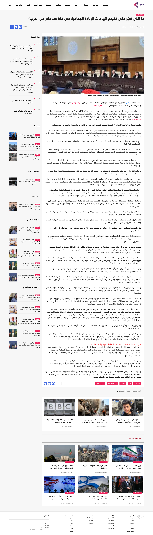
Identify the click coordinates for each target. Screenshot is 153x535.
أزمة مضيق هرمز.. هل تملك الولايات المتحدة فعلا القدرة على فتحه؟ (61, 467)
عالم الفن (18, 5)
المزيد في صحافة (135, 438)
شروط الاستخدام (45, 527)
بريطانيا (71, 526)
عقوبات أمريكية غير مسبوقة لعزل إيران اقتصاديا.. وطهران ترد (31, 265)
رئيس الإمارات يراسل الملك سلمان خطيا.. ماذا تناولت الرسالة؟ (30, 242)
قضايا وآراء (111, 520)
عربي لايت (38, 5)
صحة (92, 526)
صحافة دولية (140, 14)
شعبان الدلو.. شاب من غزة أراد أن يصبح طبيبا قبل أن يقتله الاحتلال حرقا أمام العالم (128, 421)
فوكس (128, 102)
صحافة (48, 5)
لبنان (71, 531)
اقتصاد (86, 5)
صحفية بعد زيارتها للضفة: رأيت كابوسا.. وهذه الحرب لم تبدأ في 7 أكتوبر (29, 157)
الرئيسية (105, 5)
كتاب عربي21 (110, 518)
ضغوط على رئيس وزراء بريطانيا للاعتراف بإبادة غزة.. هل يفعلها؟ (129, 497)
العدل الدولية (98, 106)
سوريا (71, 523)
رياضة (77, 5)
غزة (66, 103)
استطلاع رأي (110, 528)
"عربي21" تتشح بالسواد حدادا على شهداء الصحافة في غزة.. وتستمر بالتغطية (29, 207)
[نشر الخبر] (12, 27)
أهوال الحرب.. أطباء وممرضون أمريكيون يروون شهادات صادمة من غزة (94, 421)
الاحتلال (123, 383)
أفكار (28, 5)
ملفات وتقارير (130, 531)
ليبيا (72, 520)
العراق (71, 518)
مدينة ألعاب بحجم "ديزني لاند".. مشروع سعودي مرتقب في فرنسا (21, 48)
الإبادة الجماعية (76, 103)
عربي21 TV (90, 518)
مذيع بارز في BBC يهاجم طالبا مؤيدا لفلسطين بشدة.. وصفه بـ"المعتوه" (60, 421)
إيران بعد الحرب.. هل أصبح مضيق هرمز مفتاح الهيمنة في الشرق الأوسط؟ (128, 467)
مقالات (58, 5)
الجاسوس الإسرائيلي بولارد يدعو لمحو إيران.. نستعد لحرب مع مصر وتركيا (29, 230)
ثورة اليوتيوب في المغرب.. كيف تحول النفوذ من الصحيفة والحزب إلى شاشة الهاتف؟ (29, 254)
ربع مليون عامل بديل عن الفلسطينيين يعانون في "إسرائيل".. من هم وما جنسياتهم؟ (94, 497)
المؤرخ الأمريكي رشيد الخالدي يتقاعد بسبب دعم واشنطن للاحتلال (29, 146)
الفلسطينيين (136, 119)
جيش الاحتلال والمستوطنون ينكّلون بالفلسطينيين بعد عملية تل (29, 182)
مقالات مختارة (110, 523)
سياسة (95, 5)
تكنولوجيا (91, 523)
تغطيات (67, 5)
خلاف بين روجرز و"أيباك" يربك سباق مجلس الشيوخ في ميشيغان (60, 497)
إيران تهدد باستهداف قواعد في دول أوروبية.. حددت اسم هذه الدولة (29, 277)
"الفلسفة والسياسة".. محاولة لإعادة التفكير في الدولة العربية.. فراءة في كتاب (21, 74)
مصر (71, 528)
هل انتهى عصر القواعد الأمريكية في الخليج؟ (95, 467)
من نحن (47, 523)
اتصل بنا (47, 525)
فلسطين (137, 383)
